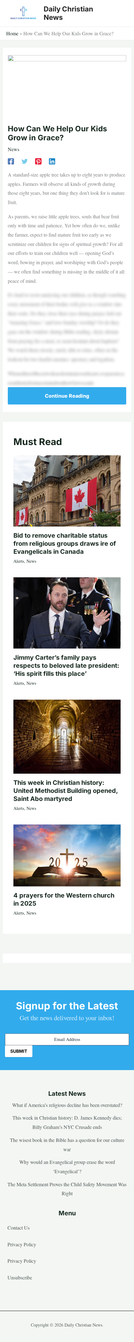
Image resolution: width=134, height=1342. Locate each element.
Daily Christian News (68, 13)
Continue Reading (67, 396)
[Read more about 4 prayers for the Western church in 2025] (67, 854)
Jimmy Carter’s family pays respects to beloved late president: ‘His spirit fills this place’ (66, 665)
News (13, 149)
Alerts (18, 561)
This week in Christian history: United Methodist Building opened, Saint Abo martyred (65, 790)
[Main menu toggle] (120, 13)
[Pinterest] (38, 160)
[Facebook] (11, 160)
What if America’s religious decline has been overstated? (67, 1105)
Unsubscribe (19, 1277)
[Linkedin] (52, 160)
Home (12, 33)
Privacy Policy (21, 1244)
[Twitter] (25, 160)
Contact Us (18, 1227)
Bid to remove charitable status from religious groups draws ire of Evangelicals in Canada (64, 543)
